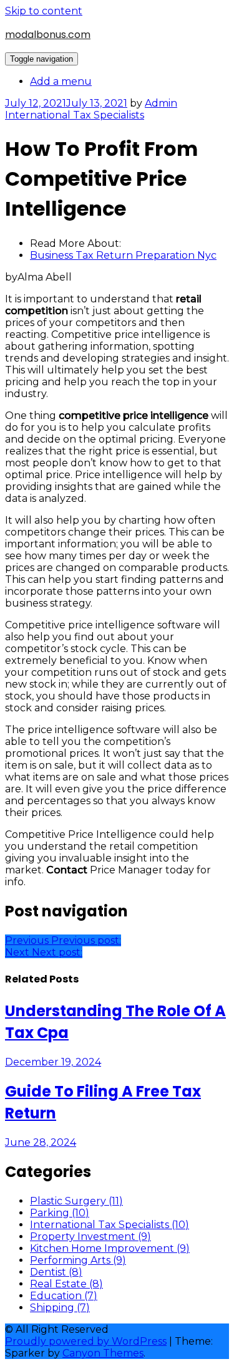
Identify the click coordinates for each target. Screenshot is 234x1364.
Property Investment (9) (90, 1236)
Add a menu (61, 81)
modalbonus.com (47, 34)
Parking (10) (59, 1213)
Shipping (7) (60, 1308)
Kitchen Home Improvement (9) (110, 1248)
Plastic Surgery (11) (76, 1201)
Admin (161, 103)
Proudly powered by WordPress (86, 1341)
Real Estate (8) (66, 1284)
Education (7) (63, 1296)
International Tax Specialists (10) (109, 1225)
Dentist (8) (56, 1272)
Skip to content (43, 11)
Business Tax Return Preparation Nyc (123, 255)
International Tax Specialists (74, 115)
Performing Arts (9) (78, 1260)
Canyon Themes (103, 1353)
